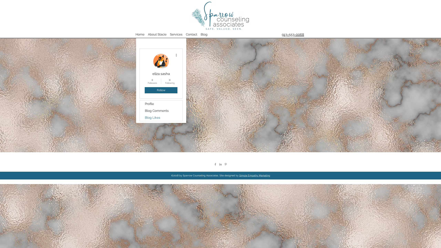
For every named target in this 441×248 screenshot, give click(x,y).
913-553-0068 (293, 35)
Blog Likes (152, 117)
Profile (149, 104)
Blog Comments (157, 110)
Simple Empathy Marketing (254, 175)
